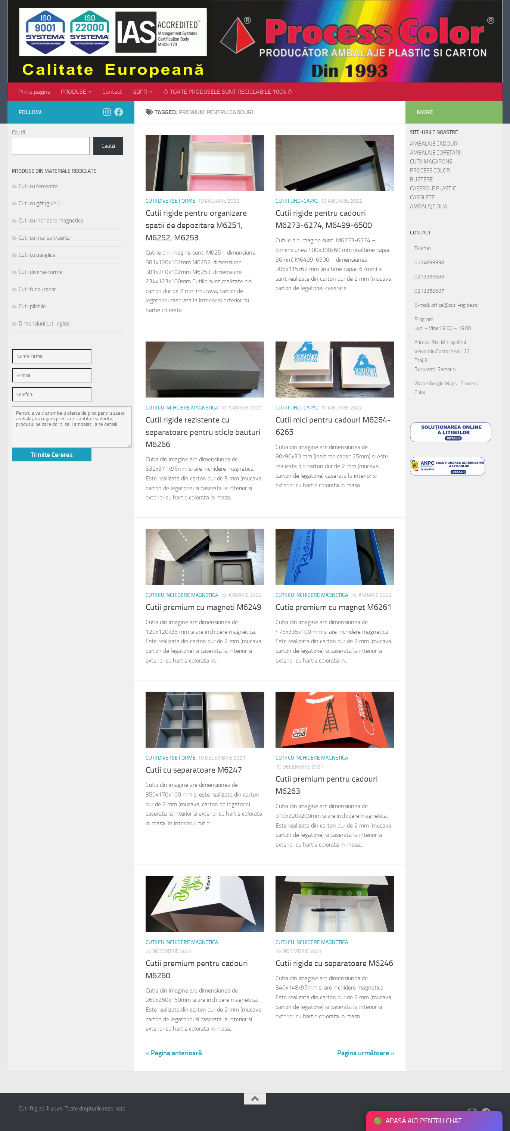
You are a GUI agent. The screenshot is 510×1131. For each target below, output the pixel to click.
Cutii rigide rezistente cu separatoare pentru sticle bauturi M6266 (203, 432)
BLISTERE (421, 179)
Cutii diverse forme (171, 201)
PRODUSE (73, 91)
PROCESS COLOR (430, 170)
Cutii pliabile (32, 306)
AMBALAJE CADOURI (434, 143)
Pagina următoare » (365, 1053)
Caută (18, 132)
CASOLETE (422, 197)
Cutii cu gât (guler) (39, 203)
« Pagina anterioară (174, 1053)
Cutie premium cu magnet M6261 (334, 607)
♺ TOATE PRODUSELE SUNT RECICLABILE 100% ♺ (228, 91)
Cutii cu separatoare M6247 (194, 770)
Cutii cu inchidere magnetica (182, 408)
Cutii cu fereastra (38, 186)
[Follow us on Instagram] (106, 112)
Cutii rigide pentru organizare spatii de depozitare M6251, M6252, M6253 (196, 225)
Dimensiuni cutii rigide (44, 323)
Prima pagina (34, 91)
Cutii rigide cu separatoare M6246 (334, 963)
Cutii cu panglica (37, 255)
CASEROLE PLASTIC (433, 188)
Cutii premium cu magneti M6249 (203, 607)
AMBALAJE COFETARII (436, 152)
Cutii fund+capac (297, 201)
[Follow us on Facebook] (118, 112)
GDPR (140, 91)
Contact (112, 91)
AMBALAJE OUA (428, 206)
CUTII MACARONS (431, 161)
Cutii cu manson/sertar (45, 237)
